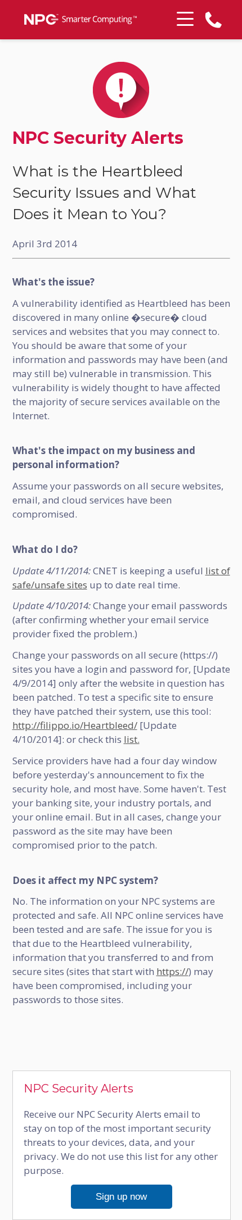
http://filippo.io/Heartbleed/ (74, 725)
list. (132, 739)
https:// (172, 971)
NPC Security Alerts (97, 138)
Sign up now (121, 1196)
